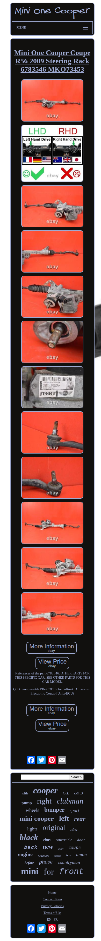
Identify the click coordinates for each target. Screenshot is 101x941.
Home (52, 892)
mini (30, 871)
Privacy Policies (52, 906)
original (54, 827)
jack (66, 793)
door (81, 840)
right (44, 801)
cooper (45, 790)
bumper (54, 809)
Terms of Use (52, 913)
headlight (43, 855)
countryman (69, 862)
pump (26, 803)
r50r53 (78, 793)
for (49, 871)
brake (57, 855)
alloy (60, 848)
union (81, 854)
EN (49, 919)
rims (47, 839)
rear (79, 818)
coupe (75, 847)
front (71, 872)
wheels (32, 810)
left (64, 818)
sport (74, 810)
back (31, 847)
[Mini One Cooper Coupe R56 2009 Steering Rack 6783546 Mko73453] (52, 101)
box (68, 855)
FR (56, 919)
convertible (64, 840)
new (48, 846)
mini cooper (36, 818)
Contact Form (52, 899)
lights (32, 829)
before (29, 863)
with (25, 793)
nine (73, 829)
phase (46, 861)
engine (25, 854)
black (29, 837)
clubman (70, 801)
